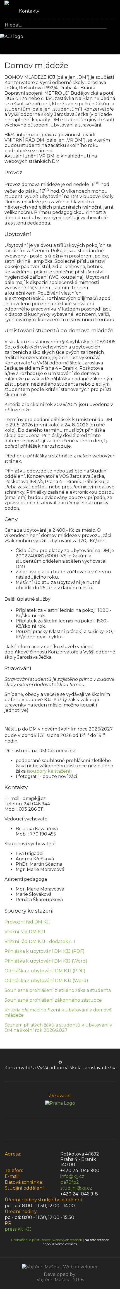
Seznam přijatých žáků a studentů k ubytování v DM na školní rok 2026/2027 (58, 1027)
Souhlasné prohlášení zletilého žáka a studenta (57, 990)
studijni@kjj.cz (76, 1188)
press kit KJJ (18, 1229)
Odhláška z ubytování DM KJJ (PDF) (44, 970)
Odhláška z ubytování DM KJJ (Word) (46, 980)
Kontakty (28, 11)
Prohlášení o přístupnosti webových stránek (46, 1240)
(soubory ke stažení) (49, 771)
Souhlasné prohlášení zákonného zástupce (53, 1000)
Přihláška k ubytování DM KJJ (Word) (45, 961)
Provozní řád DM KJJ (27, 922)
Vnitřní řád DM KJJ (24, 931)
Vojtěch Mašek (53, 1279)
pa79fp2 (69, 1182)
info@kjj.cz (72, 1176)
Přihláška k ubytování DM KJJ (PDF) (44, 951)
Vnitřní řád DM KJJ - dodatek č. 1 (39, 941)
